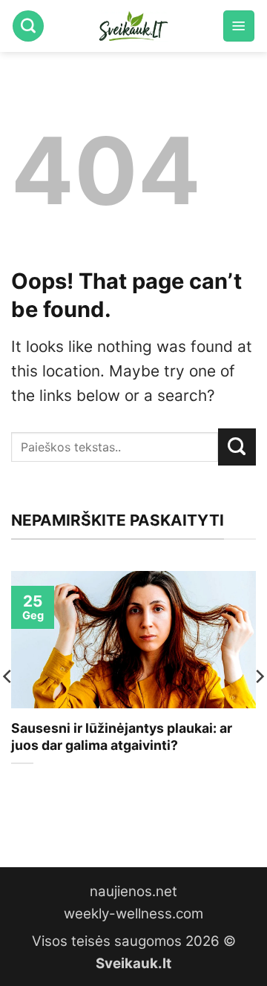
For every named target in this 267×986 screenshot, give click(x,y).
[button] (238, 26)
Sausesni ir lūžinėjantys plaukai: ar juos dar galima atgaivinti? (121, 736)
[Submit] (237, 447)
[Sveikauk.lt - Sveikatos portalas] (133, 26)
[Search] (28, 26)
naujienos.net (133, 891)
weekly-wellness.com (133, 913)
